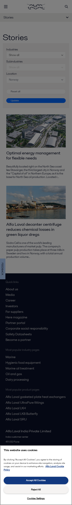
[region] (36, 475)
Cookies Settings (36, 498)
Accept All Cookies (36, 480)
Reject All (36, 489)
